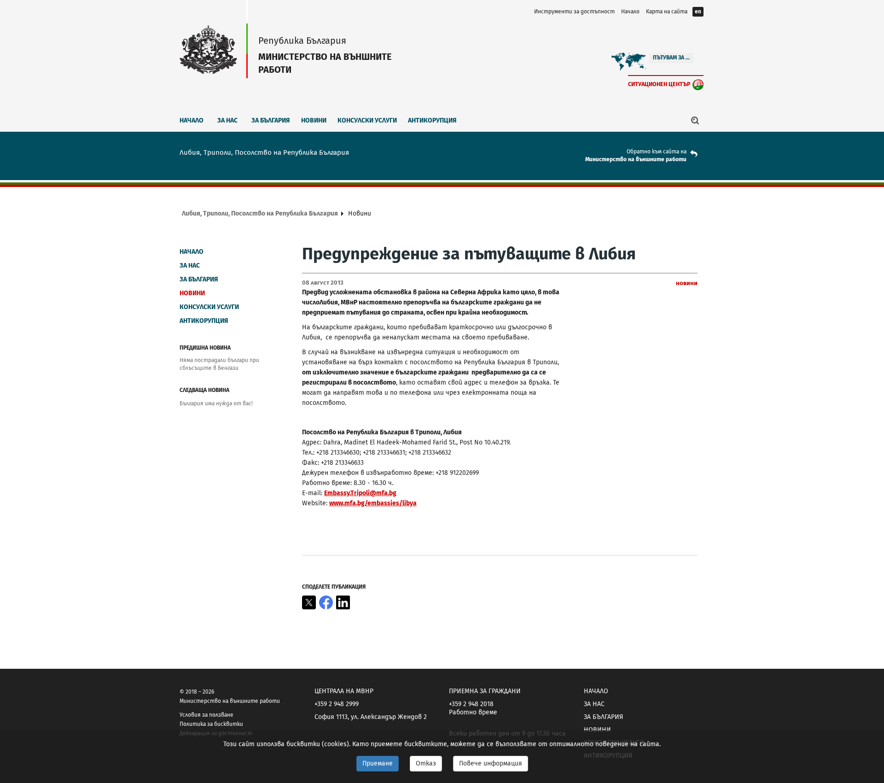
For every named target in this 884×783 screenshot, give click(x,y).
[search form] (695, 120)
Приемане (377, 763)
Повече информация (490, 763)
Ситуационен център (659, 84)
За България (270, 120)
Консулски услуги (367, 120)
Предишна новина (205, 348)
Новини (313, 120)
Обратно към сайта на (656, 151)
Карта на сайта (666, 11)
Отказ (426, 763)
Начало (630, 11)
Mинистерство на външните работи (635, 159)
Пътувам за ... (671, 57)
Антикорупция (432, 120)
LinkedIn (343, 602)
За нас (227, 120)
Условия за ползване (206, 715)
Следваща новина (204, 390)
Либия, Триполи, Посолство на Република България (260, 213)
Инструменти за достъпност (574, 11)
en (698, 11)
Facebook (326, 602)
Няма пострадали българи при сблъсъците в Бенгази (219, 364)
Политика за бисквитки (211, 724)
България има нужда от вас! (216, 403)
